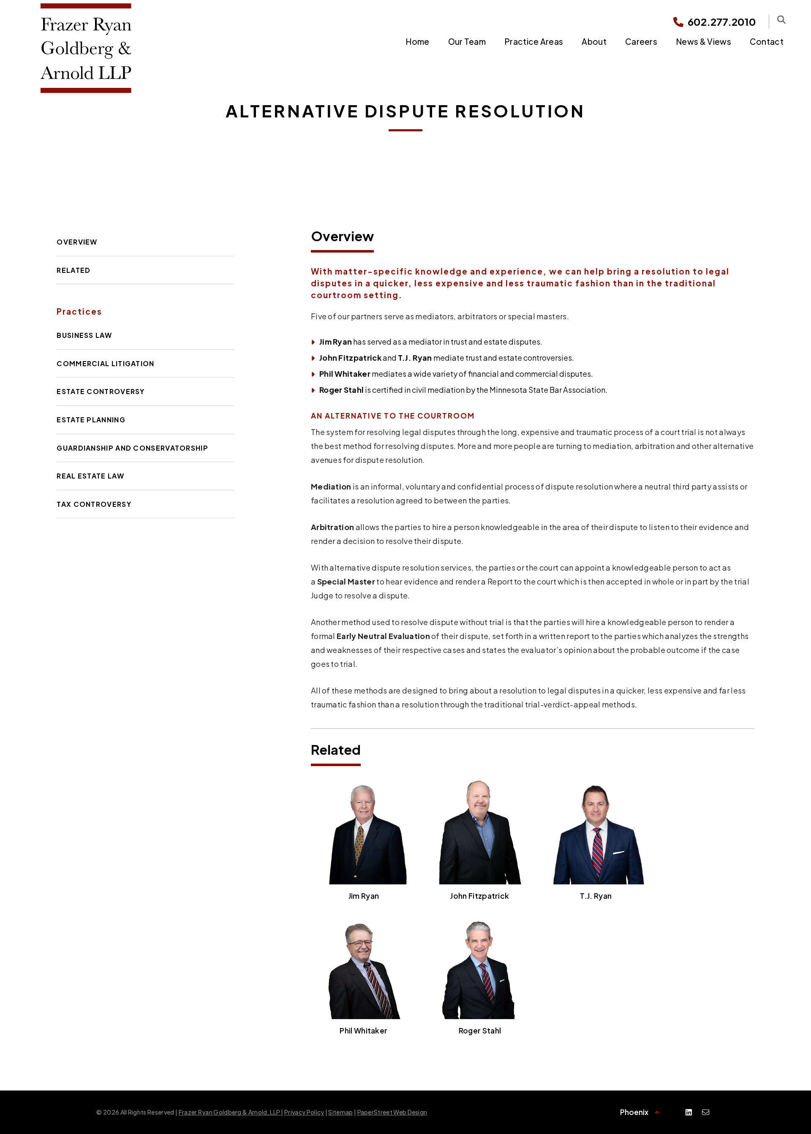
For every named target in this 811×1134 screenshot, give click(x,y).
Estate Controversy (100, 391)
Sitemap (340, 1112)
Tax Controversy (94, 504)
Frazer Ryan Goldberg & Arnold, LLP (230, 1112)
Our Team (467, 41)
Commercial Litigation (105, 363)
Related (73, 270)
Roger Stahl (341, 389)
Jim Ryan (335, 341)
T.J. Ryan (415, 357)
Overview (77, 241)
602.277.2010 (722, 21)
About (594, 41)
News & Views (703, 41)
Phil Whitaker (344, 373)
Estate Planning (91, 419)
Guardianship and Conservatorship (132, 447)
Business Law (84, 335)
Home (417, 41)
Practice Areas (533, 41)
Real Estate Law (90, 475)
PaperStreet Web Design (392, 1112)
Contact (767, 41)
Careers (641, 41)
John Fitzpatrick (350, 357)
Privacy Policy (304, 1112)
